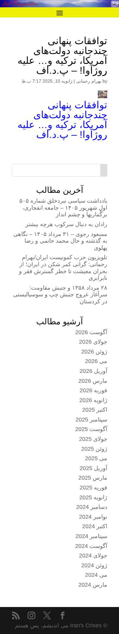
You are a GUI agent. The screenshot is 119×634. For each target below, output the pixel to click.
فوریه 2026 (93, 390)
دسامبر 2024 (91, 507)
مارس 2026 (92, 381)
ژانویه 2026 (93, 400)
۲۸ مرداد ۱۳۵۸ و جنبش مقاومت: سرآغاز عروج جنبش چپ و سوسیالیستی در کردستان (60, 295)
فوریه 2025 (93, 487)
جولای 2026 (93, 342)
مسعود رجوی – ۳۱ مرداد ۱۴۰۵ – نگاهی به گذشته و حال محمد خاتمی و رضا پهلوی (60, 241)
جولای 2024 (93, 555)
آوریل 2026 (93, 371)
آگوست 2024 (91, 546)
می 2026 (96, 361)
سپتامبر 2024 (91, 536)
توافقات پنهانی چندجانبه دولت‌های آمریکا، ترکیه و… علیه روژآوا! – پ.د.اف (62, 119)
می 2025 (96, 458)
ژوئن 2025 (94, 449)
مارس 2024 (92, 585)
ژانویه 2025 (93, 497)
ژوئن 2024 (94, 565)
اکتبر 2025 (94, 410)
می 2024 (96, 575)
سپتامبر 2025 (91, 419)
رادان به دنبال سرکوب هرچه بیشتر (66, 224)
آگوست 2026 (91, 332)
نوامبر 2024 (93, 517)
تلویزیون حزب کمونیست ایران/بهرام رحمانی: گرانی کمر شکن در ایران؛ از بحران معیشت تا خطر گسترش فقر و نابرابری (63, 267)
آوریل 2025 (93, 468)
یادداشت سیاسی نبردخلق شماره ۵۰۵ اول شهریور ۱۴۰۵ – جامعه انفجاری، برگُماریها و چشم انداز (63, 208)
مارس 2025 (92, 478)
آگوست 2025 (91, 429)
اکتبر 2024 (94, 526)
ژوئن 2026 (94, 351)
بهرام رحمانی (88, 81)
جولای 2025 (93, 439)
